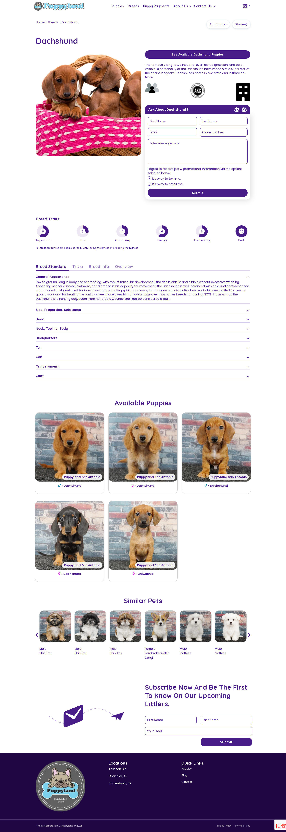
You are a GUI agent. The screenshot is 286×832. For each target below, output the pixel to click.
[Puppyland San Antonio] (69, 447)
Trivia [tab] (77, 266)
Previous (37, 635)
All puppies (218, 24)
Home (40, 22)
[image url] (59, 6)
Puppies (118, 6)
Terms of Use (242, 825)
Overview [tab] (124, 266)
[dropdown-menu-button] (191, 6)
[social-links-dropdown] (246, 6)
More (149, 77)
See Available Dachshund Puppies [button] (198, 54)
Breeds (133, 6)
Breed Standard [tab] (51, 266)
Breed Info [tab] (99, 266)
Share (239, 24)
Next (249, 635)
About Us (180, 6)
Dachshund (70, 22)
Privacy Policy (224, 825)
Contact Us (203, 6)
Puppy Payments (156, 6)
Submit (197, 193)
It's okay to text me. (166, 178)
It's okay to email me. (167, 184)
